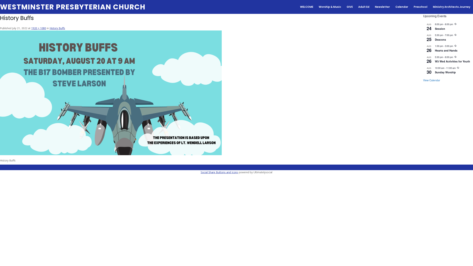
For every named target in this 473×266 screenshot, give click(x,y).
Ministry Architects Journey (451, 7)
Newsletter (382, 7)
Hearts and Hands (446, 50)
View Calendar (431, 80)
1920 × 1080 (38, 28)
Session (440, 28)
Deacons (440, 39)
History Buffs (57, 28)
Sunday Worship (445, 72)
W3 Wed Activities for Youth (452, 61)
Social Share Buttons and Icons (219, 172)
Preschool (420, 7)
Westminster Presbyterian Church (72, 7)
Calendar (401, 7)
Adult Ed (363, 7)
